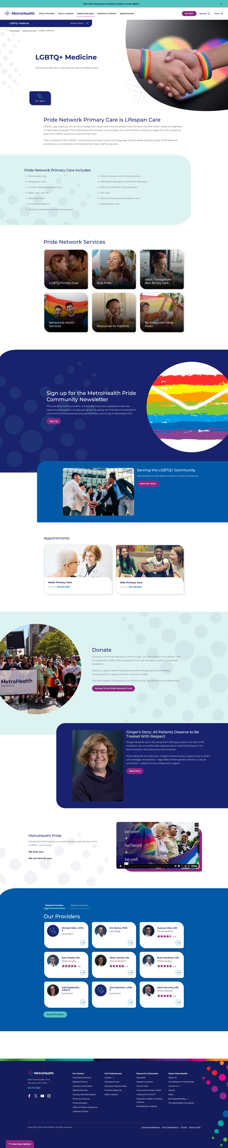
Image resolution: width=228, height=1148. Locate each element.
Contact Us (173, 1086)
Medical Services (85, 13)
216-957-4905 (63, 587)
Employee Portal (112, 1082)
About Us (172, 1077)
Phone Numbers (80, 1103)
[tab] (54, 906)
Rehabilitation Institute (146, 1106)
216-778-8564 (135, 587)
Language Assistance (150, 1127)
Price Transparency (170, 1127)
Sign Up (54, 421)
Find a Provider (47, 13)
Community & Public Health (148, 1090)
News (170, 1094)
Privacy (184, 1127)
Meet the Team (148, 483)
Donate (171, 1090)
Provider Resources (113, 1090)
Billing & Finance (80, 1082)
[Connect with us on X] (36, 1096)
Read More (134, 771)
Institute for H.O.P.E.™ (146, 1094)
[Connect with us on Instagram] (49, 1096)
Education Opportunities (116, 1086)
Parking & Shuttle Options (84, 1094)
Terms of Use (194, 1127)
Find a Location (66, 13)
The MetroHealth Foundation (181, 1103)
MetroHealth (15, 31)
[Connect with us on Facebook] (29, 1096)
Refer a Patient (111, 1094)
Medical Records (80, 1090)
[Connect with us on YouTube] (42, 1096)
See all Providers (55, 1014)
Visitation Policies (80, 1111)
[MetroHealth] (19, 14)
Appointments (127, 13)
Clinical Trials (142, 1086)
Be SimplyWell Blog (177, 1099)
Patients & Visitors (106, 13)
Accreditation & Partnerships (181, 1082)
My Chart (189, 13)
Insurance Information (83, 1086)
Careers (108, 1077)
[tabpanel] (114, 965)
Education (141, 1077)
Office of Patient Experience (85, 1107)
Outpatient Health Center (109, 3)
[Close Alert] (221, 3)
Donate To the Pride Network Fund (113, 688)
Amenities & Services (82, 1077)
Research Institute (144, 1082)
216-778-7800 (34, 1088)
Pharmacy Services (81, 1099)
